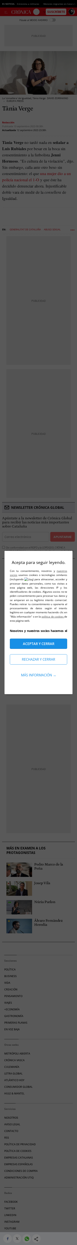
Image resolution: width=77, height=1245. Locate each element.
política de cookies (52, 616)
